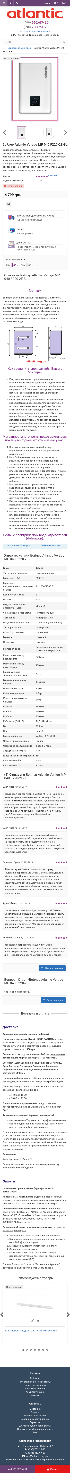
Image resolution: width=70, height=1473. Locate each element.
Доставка (35, 1408)
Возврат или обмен (35, 1415)
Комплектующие (35, 1391)
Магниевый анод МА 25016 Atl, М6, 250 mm (31, 1330)
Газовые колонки (35, 1388)
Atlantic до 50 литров (18, 545)
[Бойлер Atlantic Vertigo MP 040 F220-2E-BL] (21, 132)
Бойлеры (35, 1378)
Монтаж (35, 1395)
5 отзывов (52, 176)
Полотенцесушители (35, 1385)
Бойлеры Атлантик (51, 545)
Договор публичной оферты (35, 1425)
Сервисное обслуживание (35, 1419)
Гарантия (35, 1422)
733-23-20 (36, 27)
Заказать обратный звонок (35, 31)
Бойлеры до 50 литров (19, 48)
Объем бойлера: (15, 259)
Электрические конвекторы (35, 1381)
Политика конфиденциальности (35, 1429)
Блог (35, 1432)
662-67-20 (36, 22)
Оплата (35, 1412)
